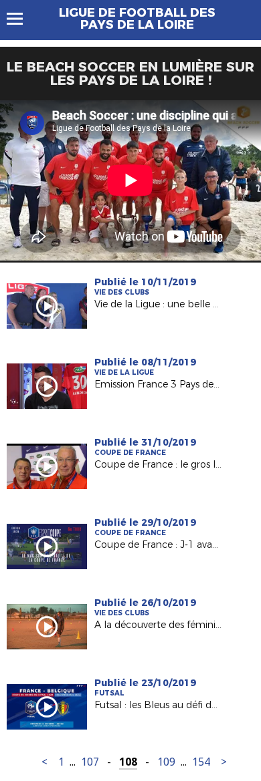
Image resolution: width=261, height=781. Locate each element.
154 (201, 762)
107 (90, 762)
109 (166, 762)
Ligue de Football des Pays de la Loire (137, 18)
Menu (21, 19)
